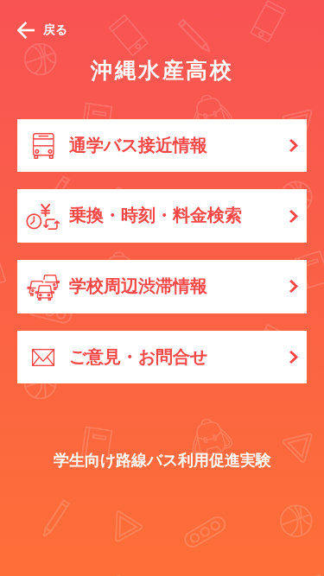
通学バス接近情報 (138, 145)
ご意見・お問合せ (138, 356)
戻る (55, 29)
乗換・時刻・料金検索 (155, 215)
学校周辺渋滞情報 (138, 285)
